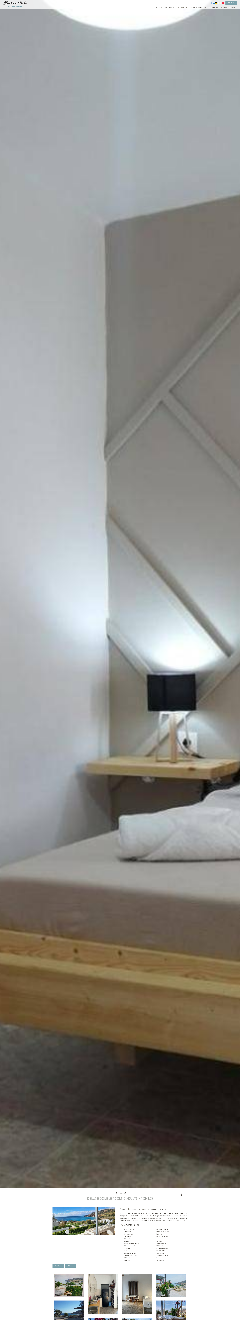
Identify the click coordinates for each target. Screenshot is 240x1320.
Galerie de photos (211, 7)
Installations (196, 7)
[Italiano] (220, 3)
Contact (233, 7)
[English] (211, 3)
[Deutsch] (216, 3)
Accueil (159, 7)
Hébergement (183, 7)
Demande (224, 7)
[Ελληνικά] (214, 3)
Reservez (231, 3)
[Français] (218, 3)
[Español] (223, 3)
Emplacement (170, 7)
